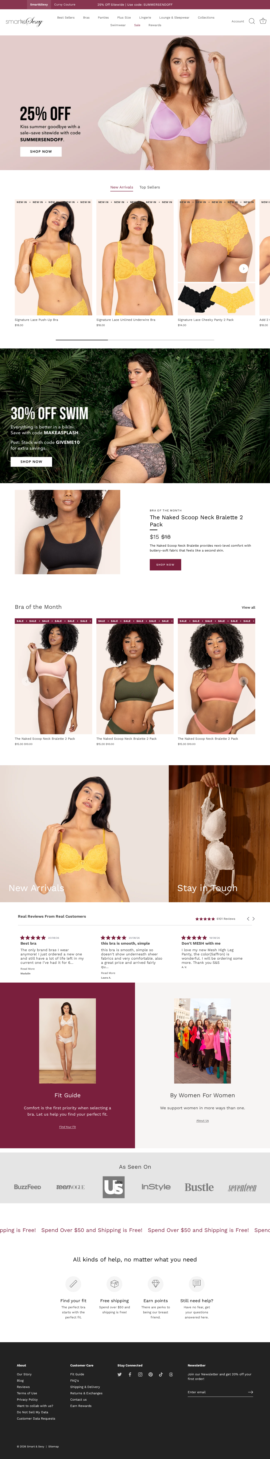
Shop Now (165, 564)
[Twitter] (119, 1374)
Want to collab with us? (35, 1406)
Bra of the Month (38, 607)
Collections (206, 17)
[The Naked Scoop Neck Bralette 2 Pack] (53, 676)
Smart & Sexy (35, 1446)
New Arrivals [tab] (121, 187)
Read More (196, 968)
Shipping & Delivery (85, 1387)
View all (248, 607)
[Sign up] (250, 1392)
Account (238, 21)
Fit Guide (77, 1374)
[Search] (251, 21)
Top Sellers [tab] (149, 187)
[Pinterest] (150, 1374)
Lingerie (145, 17)
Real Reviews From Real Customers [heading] (52, 916)
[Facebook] (130, 1374)
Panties (103, 17)
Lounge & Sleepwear (174, 17)
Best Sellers (66, 17)
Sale (137, 25)
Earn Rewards (81, 1406)
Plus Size (124, 17)
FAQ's (74, 1380)
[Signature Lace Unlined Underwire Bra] (135, 257)
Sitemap (53, 1446)
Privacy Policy (27, 1399)
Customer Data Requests (36, 1418)
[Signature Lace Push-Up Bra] (53, 257)
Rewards (154, 25)
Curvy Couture (64, 4)
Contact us (78, 1399)
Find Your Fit (67, 1126)
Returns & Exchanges (86, 1393)
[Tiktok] (161, 1374)
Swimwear (118, 25)
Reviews (23, 1387)
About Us (202, 1120)
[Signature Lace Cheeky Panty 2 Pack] (216, 257)
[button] (26, 268)
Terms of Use (27, 1393)
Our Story (24, 1374)
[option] (135, 103)
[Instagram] (140, 1374)
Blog (20, 1380)
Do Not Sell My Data (32, 1412)
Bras (86, 17)
